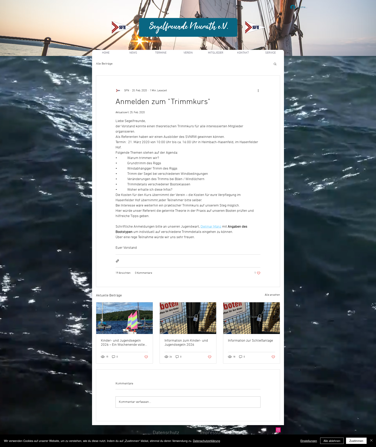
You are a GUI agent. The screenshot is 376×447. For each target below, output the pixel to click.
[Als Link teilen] (117, 261)
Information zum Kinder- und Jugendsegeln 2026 (186, 343)
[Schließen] (371, 441)
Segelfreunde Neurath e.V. (188, 27)
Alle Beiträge (104, 64)
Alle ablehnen (332, 441)
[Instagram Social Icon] (278, 429)
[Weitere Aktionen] (258, 90)
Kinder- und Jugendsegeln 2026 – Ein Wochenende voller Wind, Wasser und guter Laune (124, 343)
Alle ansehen (272, 295)
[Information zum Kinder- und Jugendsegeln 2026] (188, 318)
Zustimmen (356, 441)
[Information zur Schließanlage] (251, 318)
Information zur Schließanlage (250, 341)
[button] (275, 63)
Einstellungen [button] (308, 441)
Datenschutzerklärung (206, 441)
